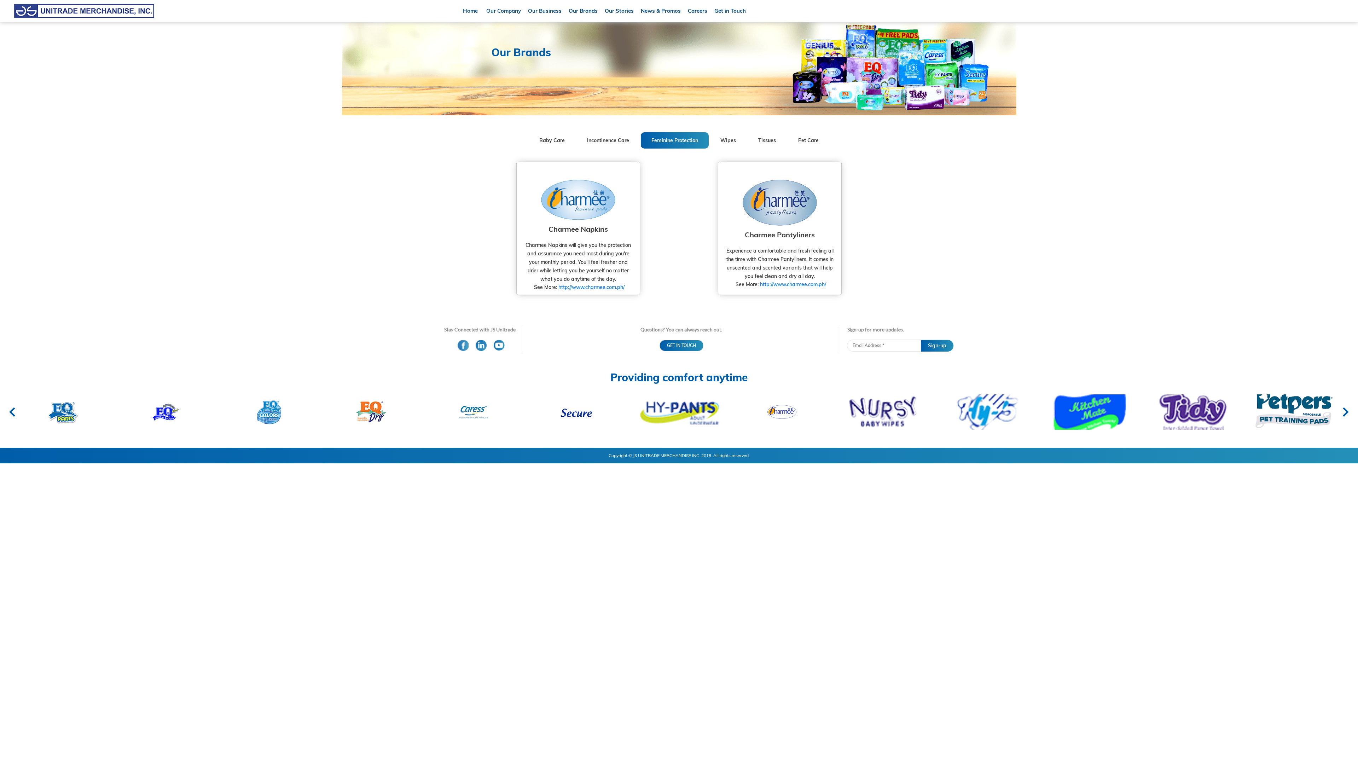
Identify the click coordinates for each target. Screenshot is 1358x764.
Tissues (767, 140)
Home (470, 10)
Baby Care (552, 140)
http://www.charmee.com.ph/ (591, 287)
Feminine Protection (674, 140)
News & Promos (661, 10)
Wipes (728, 140)
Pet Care (808, 140)
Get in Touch (730, 10)
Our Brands (583, 10)
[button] (681, 345)
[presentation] (12, 412)
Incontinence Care (608, 140)
